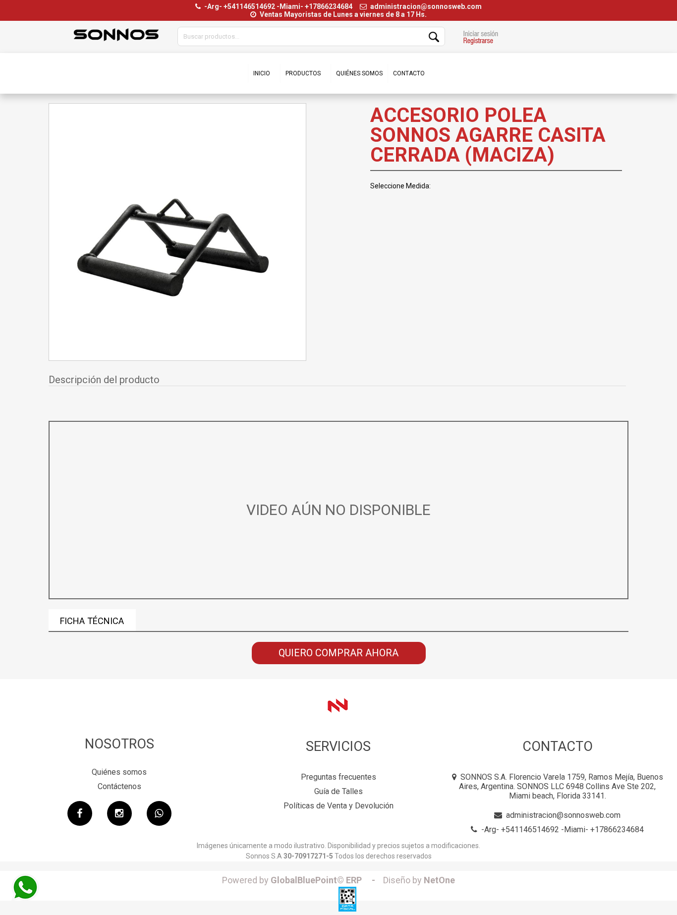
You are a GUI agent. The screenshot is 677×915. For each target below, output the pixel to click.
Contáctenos (119, 786)
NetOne (419, 880)
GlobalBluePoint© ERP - (301, 880)
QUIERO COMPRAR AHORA (338, 653)
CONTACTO (409, 73)
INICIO (261, 73)
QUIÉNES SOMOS (359, 73)
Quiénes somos (119, 772)
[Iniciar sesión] (480, 39)
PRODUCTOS (303, 73)
